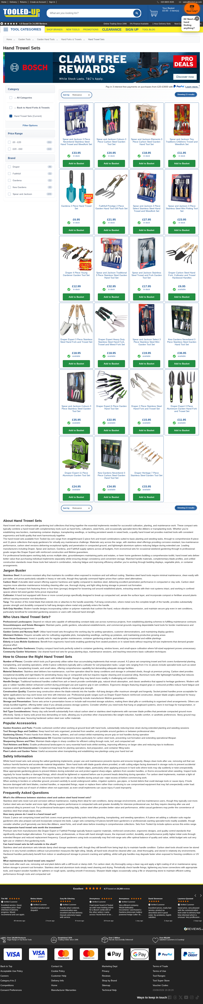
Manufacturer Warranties (63, 990)
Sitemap (106, 985)
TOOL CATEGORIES (26, 29)
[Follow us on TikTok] (197, 997)
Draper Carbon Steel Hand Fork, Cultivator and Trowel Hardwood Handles (181, 275)
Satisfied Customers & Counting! (171, 939)
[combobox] (90, 13)
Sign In (52, 2)
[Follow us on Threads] (175, 997)
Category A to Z (8, 980)
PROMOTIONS (90, 29)
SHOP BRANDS (54, 29)
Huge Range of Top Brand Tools (19, 939)
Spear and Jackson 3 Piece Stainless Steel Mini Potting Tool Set (182, 208)
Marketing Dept (109, 966)
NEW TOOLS (72, 29)
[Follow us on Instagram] (191, 997)
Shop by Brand (109, 980)
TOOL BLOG (148, 29)
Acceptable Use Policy (11, 971)
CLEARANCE (111, 29)
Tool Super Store (161, 980)
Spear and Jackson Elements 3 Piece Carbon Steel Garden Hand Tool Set (146, 142)
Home (4, 2)
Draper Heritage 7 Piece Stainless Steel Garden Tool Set (146, 474)
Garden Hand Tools (46, 39)
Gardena (32, 180)
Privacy (105, 971)
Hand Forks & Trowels (71, 39)
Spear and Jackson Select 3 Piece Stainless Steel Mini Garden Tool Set (147, 342)
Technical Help (109, 990)
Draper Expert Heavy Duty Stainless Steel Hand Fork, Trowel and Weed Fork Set (111, 342)
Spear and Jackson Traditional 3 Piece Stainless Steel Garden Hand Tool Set (111, 275)
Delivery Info (57, 980)
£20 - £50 (32, 149)
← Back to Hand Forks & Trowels (32, 107)
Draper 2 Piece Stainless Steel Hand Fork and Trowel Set (146, 407)
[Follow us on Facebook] (169, 997)
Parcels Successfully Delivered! (121, 939)
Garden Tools (24, 39)
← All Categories (23, 97)
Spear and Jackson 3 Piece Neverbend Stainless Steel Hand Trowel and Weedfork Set (76, 142)
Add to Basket (76, 163)
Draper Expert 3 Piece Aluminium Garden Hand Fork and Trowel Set (182, 408)
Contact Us (56, 966)
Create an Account (38, 2)
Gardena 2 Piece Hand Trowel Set (76, 207)
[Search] (137, 13)
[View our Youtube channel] (186, 997)
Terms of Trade (160, 966)
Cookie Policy (58, 971)
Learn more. (191, 86)
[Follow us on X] (180, 997)
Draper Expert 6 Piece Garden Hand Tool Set (111, 407)
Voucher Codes (160, 985)
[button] (195, 895)
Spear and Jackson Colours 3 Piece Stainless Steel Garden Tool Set (76, 408)
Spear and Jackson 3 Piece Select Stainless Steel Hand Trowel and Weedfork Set (146, 208)
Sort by (66, 95)
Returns (23, 2)
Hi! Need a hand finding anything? (189, 23)
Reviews (106, 976)
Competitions (7, 985)
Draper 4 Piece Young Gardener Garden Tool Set (76, 273)
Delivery (13, 2)
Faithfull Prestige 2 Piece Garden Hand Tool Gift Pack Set (111, 207)
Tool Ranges (159, 976)
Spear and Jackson (32, 194)
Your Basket (168, 8)
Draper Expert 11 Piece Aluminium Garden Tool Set (76, 474)
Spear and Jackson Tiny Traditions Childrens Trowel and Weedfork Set (182, 142)
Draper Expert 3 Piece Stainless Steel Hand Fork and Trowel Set (76, 340)
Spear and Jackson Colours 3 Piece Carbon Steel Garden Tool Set (111, 142)
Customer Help (58, 976)
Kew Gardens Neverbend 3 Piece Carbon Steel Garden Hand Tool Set (111, 475)
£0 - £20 (32, 142)
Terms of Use (159, 971)
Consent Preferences (11, 990)
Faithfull (32, 173)
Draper (32, 166)
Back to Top (6, 966)
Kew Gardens (32, 187)
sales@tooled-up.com (192, 2)
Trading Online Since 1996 (68, 939)
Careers (4, 976)
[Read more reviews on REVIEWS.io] (193, 928)
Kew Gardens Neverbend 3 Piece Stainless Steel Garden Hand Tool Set (181, 342)
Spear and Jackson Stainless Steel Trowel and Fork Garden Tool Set (146, 275)
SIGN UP (131, 29)
